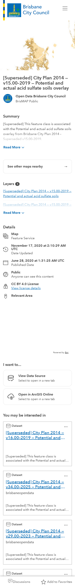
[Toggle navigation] (65, 8)
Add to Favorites (59, 582)
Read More (11, 147)
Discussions (21, 582)
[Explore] (37, 328)
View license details (26, 288)
